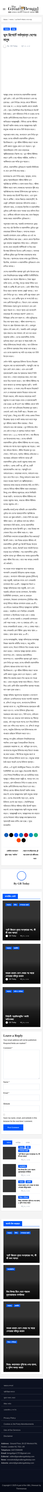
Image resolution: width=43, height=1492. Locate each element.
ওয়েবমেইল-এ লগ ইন (10, 1410)
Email (6, 1093)
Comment (7, 1048)
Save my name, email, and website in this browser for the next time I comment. (20, 1119)
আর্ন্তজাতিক (22, 1166)
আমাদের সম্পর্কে (8, 1386)
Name (6, 1082)
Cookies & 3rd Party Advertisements (19, 1424)
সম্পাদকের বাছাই (24, 905)
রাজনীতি (16, 948)
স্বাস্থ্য (13, 29)
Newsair (35, 1485)
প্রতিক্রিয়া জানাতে (9, 1392)
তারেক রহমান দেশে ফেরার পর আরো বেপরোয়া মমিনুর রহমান (20, 974)
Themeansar (21, 1489)
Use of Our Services (12, 1430)
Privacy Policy (10, 1418)
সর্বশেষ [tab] (8, 1143)
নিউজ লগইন (7, 1404)
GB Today (14, 46)
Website (6, 1104)
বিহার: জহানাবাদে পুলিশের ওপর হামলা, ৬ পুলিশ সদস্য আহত (21, 1366)
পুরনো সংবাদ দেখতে (9, 1398)
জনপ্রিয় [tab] (18, 1143)
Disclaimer (8, 1436)
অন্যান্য (7, 29)
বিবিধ (15, 905)
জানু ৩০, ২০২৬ (24, 936)
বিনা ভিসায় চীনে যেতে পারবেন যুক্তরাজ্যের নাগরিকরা (18, 1293)
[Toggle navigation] (4, 9)
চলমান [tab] (27, 1143)
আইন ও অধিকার (18, 991)
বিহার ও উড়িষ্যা (23, 1197)
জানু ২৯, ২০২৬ (24, 979)
